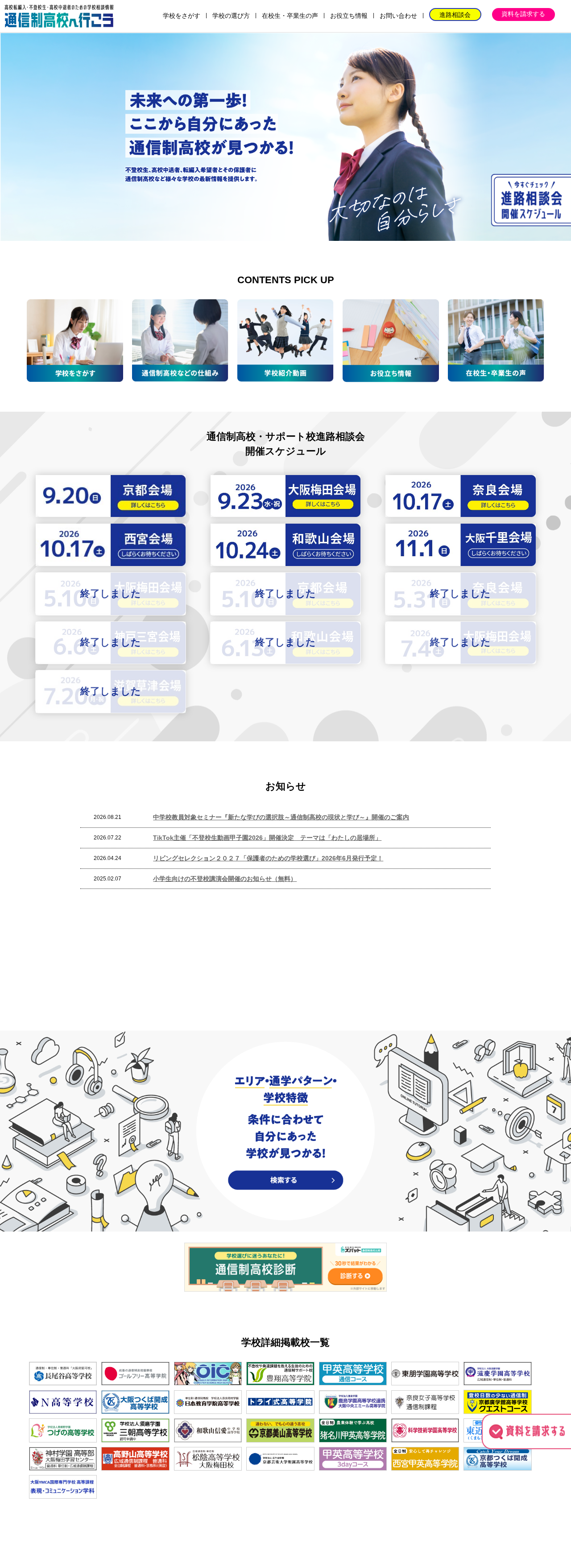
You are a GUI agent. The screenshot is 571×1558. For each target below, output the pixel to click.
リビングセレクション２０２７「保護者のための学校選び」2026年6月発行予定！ (268, 858)
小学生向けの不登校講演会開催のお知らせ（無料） (225, 878)
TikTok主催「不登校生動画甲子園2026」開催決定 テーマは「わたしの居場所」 (267, 837)
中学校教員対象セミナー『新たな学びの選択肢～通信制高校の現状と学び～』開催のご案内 (281, 817)
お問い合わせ (398, 15)
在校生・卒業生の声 (290, 15)
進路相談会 (455, 14)
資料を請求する (523, 13)
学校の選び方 (231, 15)
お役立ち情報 (349, 15)
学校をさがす (181, 15)
